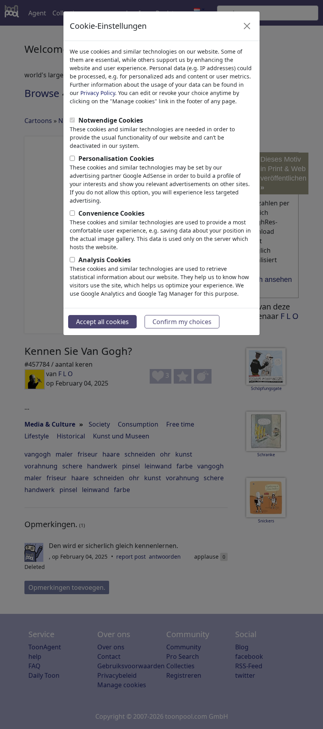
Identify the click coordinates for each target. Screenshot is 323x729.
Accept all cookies (102, 321)
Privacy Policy (97, 93)
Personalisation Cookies (116, 158)
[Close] (247, 26)
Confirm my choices (182, 321)
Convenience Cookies (111, 213)
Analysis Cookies (104, 259)
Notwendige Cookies (110, 120)
